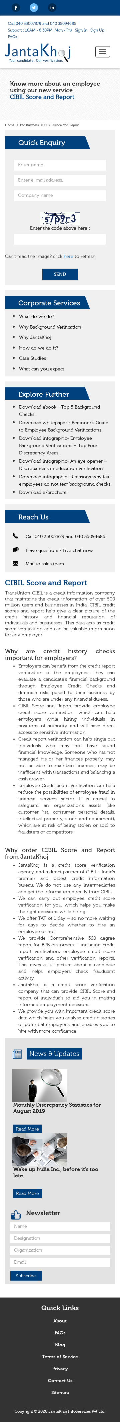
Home (9, 125)
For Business (29, 125)
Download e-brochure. (43, 492)
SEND (60, 274)
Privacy (60, 1369)
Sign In (81, 30)
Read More (27, 1129)
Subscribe (26, 1276)
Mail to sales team (45, 564)
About (60, 1321)
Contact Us (60, 1380)
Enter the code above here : (60, 228)
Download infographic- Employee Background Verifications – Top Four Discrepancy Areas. (58, 446)
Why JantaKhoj (35, 337)
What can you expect (41, 369)
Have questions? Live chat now (59, 550)
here (68, 256)
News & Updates (54, 1054)
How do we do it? (38, 348)
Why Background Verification (50, 327)
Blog (60, 1345)
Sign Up (97, 30)
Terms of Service (60, 1357)
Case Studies (32, 358)
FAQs (12, 37)
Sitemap (60, 1392)
